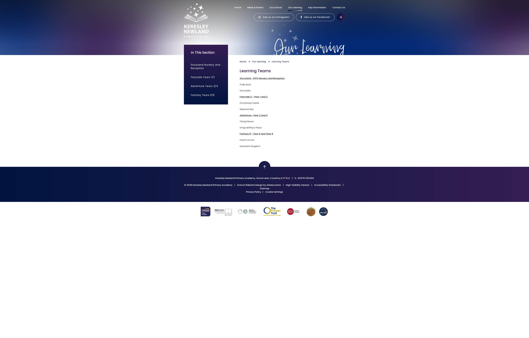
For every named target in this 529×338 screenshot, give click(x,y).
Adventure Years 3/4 (204, 86)
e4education (274, 185)
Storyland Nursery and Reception (205, 66)
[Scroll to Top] (264, 167)
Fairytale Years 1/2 (203, 77)
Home (243, 61)
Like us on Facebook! (316, 17)
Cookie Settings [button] (274, 191)
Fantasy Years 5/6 (203, 95)
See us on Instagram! (275, 17)
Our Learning (259, 61)
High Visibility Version (297, 185)
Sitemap (264, 188)
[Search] (341, 17)
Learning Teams (280, 61)
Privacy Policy (253, 191)
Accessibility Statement (327, 185)
